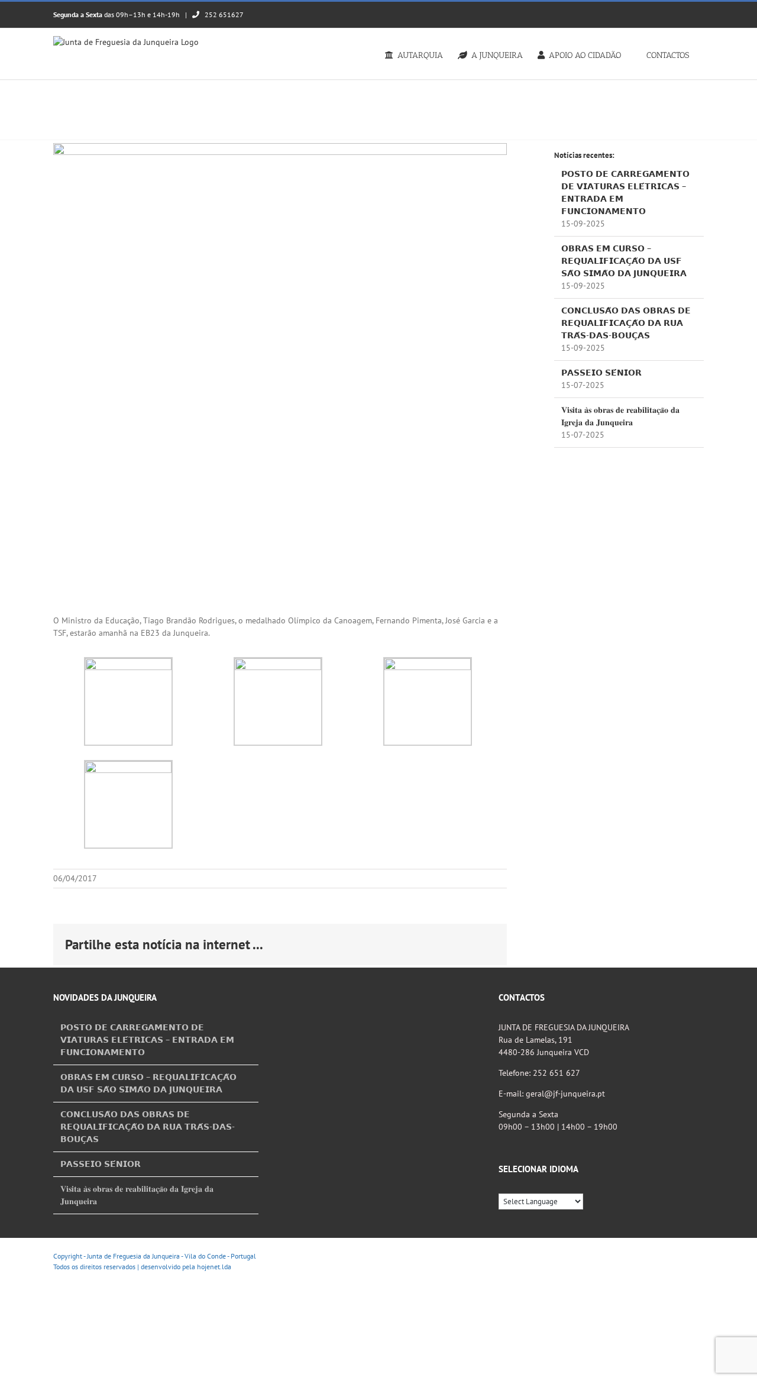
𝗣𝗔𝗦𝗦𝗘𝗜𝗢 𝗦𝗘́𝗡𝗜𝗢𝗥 (601, 372)
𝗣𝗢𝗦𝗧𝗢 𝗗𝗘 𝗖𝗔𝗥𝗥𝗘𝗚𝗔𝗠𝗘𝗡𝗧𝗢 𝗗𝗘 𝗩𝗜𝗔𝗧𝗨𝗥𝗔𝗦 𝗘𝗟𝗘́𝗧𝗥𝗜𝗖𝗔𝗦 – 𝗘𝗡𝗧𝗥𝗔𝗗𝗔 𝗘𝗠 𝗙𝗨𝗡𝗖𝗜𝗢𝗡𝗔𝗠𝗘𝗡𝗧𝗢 (147, 1039)
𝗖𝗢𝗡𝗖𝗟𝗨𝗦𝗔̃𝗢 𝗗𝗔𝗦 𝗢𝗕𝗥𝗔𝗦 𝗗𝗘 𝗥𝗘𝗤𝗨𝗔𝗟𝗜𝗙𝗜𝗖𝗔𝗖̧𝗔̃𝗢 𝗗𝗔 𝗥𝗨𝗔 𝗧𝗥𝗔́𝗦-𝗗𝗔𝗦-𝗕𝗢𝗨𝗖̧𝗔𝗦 (626, 323)
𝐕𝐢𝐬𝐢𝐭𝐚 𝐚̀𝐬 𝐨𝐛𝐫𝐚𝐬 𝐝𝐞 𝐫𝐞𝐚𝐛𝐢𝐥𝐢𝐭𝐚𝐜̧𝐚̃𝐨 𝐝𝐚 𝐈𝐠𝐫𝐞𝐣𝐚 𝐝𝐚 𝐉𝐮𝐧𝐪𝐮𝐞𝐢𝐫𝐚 (136, 1195)
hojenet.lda (214, 1266)
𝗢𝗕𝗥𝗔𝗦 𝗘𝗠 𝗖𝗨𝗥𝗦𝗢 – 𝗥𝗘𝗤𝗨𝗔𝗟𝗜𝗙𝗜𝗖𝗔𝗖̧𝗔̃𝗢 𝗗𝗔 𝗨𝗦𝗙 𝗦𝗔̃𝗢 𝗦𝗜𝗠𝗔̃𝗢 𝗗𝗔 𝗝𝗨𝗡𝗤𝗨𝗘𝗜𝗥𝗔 (624, 261)
